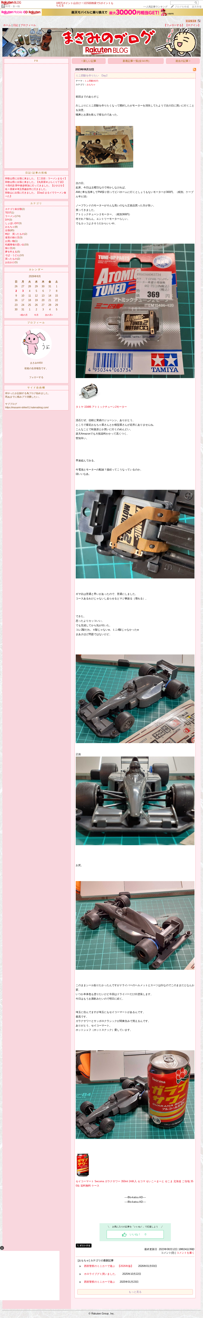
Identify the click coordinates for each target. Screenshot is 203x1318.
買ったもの (11, 258)
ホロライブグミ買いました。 (101, 1273)
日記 (15, 25)
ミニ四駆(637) (91, 81)
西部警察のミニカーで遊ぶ (99, 1281)
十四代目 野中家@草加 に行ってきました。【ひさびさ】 (35, 185)
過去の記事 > (182, 60)
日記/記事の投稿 (36, 172)
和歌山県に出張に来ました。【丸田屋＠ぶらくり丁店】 (35, 182)
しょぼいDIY (12, 223)
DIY (7, 219)
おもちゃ (10, 226)
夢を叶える (11, 251)
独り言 (8, 248)
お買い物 (10, 241)
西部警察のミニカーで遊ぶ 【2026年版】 (108, 1265)
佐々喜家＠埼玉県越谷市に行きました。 (26, 189)
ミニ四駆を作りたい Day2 (91, 75)
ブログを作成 (182, 6)
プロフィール (28, 25)
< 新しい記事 (88, 60)
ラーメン (10, 216)
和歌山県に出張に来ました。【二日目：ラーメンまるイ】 (36, 178)
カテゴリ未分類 (13, 209)
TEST (8, 212)
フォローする (36, 377)
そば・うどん (12, 255)
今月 (36, 315)
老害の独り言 (12, 237)
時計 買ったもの (14, 234)
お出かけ (10, 262)
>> (155, 6)
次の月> (49, 315)
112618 (191, 21)
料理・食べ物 (13, 6)
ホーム (7, 25)
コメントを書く (185, 1252)
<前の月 (24, 315)
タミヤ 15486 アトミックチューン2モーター (101, 406)
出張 (7, 230)
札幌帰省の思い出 (14, 244)
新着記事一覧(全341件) (136, 60)
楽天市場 (196, 6)
